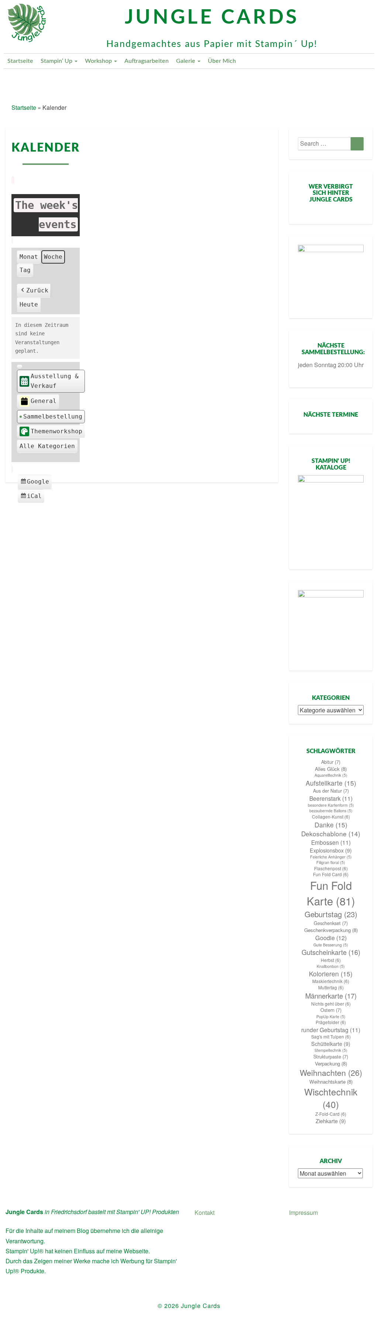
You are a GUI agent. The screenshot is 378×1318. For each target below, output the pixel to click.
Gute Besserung (330, 945)
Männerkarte (331, 995)
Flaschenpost (331, 868)
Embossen (331, 842)
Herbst (331, 960)
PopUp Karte (331, 1016)
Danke (331, 824)
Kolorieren (331, 973)
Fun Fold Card (330, 874)
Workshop (99, 61)
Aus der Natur (331, 790)
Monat (29, 256)
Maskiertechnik (330, 981)
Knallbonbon (331, 966)
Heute (29, 304)
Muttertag (331, 987)
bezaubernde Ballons (331, 810)
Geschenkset (331, 923)
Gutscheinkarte (331, 952)
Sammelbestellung (52, 416)
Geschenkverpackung (331, 930)
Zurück (37, 290)
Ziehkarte (331, 1121)
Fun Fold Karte (331, 893)
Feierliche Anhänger (331, 857)
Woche (53, 256)
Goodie (331, 938)
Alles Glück (331, 768)
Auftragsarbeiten (146, 61)
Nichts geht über (331, 1004)
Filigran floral (330, 862)
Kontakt (204, 1212)
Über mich (222, 61)
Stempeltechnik (331, 1050)
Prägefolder (331, 1022)
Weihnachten (331, 1072)
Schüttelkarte (330, 1043)
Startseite (20, 61)
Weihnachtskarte (331, 1081)
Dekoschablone (330, 833)
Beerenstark (331, 798)
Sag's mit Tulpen (331, 1037)
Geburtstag (331, 914)
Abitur (330, 762)
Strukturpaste (330, 1056)
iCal (32, 497)
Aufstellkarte (331, 782)
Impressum (303, 1212)
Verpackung (331, 1063)
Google (36, 483)
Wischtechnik (330, 1098)
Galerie (186, 61)
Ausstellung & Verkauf (55, 381)
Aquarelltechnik (331, 775)
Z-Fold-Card (330, 1114)
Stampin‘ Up (57, 61)
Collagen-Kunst (331, 817)
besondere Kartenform (331, 805)
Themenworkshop (56, 431)
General (43, 400)
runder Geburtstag (330, 1030)
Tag (25, 270)
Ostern (330, 1010)
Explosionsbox (331, 850)
